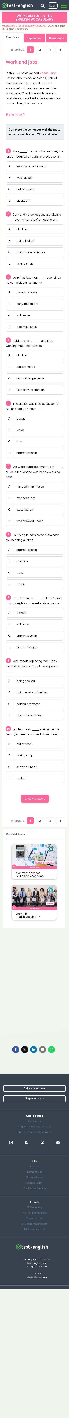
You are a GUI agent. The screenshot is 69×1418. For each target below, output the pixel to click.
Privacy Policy (34, 1177)
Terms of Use (34, 1171)
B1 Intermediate (34, 1218)
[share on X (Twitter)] (24, 1049)
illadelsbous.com (37, 1277)
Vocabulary (8, 25)
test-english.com (37, 1263)
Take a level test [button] (34, 1088)
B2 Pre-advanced (34, 1229)
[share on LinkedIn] (33, 1049)
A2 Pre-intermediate (34, 1212)
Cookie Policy (34, 1182)
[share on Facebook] (15, 1049)
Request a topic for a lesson (34, 1126)
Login (52, 5)
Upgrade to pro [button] (34, 1098)
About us (34, 1166)
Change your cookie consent (35, 1131)
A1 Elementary (35, 1207)
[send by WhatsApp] (51, 1049)
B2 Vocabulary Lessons (32, 25)
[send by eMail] (42, 1049)
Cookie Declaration (34, 1188)
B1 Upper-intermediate (35, 1223)
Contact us (34, 1121)
